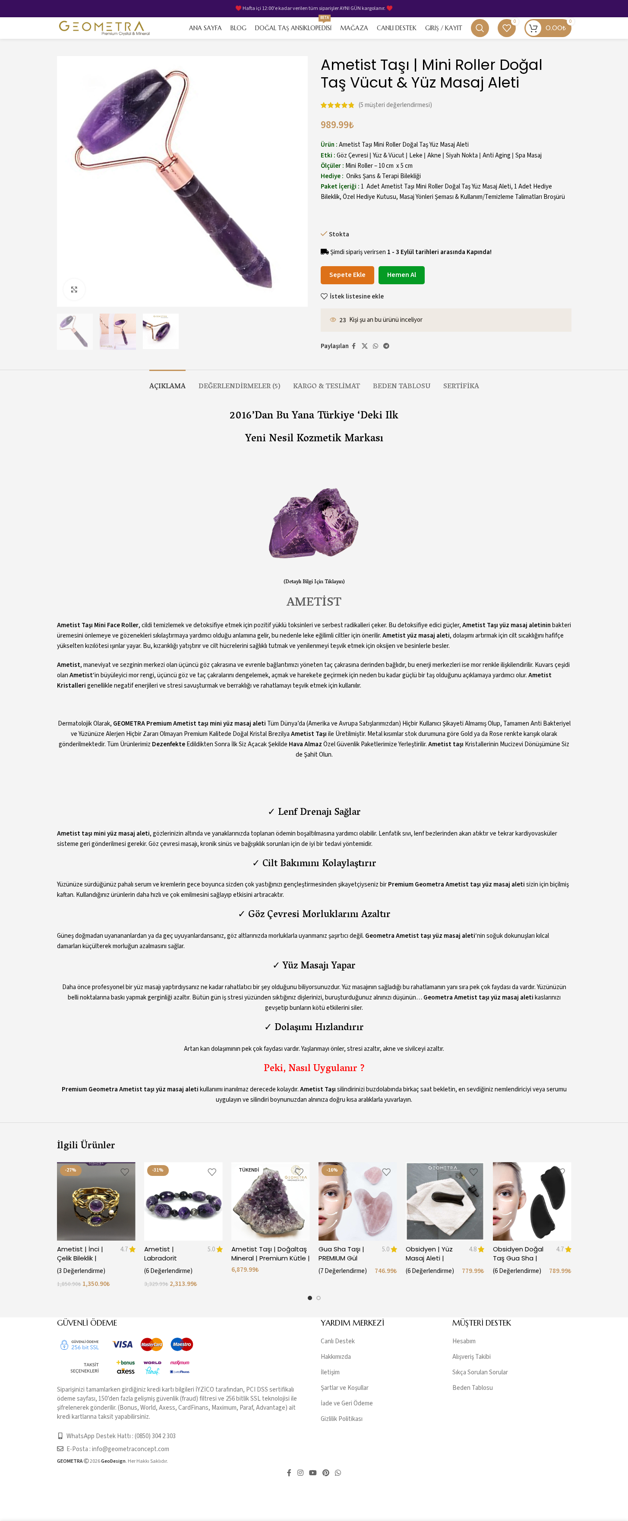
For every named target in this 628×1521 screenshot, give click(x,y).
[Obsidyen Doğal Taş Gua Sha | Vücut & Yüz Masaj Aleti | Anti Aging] (532, 1201)
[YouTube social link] (312, 1473)
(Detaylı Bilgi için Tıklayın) (314, 582)
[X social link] (364, 346)
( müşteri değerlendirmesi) (395, 105)
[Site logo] (104, 27)
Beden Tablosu (472, 1387)
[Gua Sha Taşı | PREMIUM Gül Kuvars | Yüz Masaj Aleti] (358, 1201)
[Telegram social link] (386, 346)
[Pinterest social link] (326, 1473)
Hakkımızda (336, 1356)
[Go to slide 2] (318, 1298)
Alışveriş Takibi (471, 1356)
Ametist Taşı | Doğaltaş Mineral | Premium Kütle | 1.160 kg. (270, 1258)
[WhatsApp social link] (375, 346)
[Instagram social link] (300, 1473)
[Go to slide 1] (310, 1298)
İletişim (330, 1372)
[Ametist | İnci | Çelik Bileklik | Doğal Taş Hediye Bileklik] (96, 1201)
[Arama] (480, 28)
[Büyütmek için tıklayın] (74, 289)
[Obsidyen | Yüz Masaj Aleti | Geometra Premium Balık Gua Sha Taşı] (445, 1201)
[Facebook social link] (354, 346)
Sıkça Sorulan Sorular (480, 1372)
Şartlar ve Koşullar (345, 1387)
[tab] (167, 383)
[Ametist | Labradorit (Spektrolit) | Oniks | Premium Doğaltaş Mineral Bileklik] (183, 1201)
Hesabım (464, 1341)
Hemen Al (401, 275)
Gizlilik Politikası (342, 1419)
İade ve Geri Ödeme (347, 1403)
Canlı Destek (338, 1341)
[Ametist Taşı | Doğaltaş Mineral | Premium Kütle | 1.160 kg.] (270, 1201)
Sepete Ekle (347, 275)
